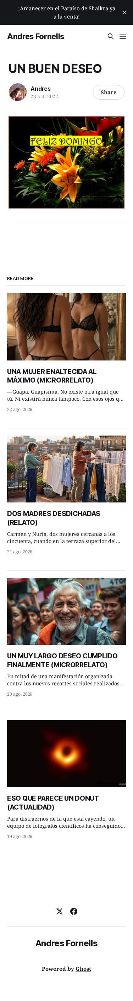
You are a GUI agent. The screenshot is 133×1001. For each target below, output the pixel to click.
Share (109, 92)
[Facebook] (73, 911)
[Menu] (122, 36)
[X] (59, 911)
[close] (124, 12)
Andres (41, 88)
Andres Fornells (35, 36)
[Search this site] (110, 36)
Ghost (83, 968)
